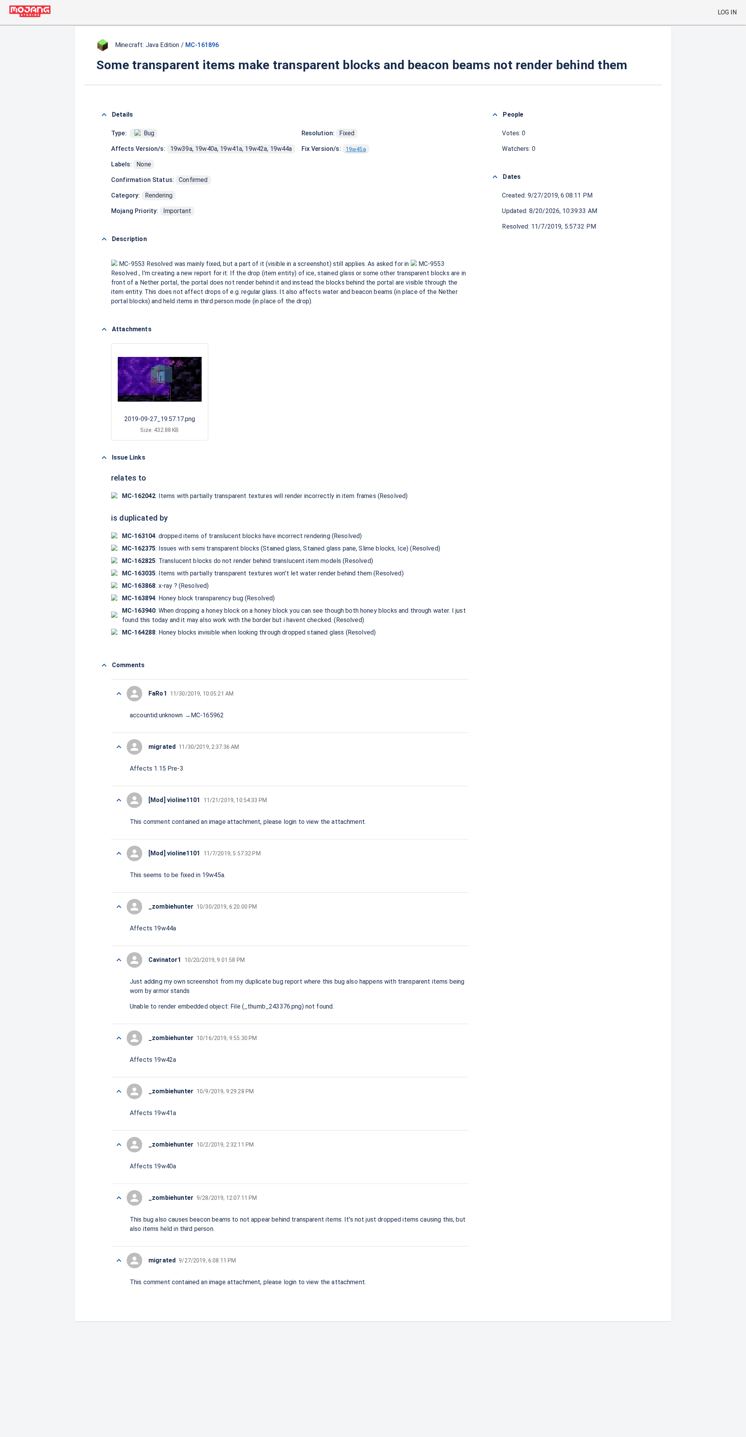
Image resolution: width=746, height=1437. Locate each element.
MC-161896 (202, 45)
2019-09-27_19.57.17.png (159, 419)
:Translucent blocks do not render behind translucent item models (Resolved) (247, 561)
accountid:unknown (156, 715)
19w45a (356, 149)
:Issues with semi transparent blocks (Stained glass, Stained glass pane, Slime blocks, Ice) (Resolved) (281, 548)
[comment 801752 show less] (119, 1038)
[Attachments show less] (104, 329)
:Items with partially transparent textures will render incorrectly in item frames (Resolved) (265, 496)
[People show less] (495, 114)
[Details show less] (104, 114)
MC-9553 (131, 263)
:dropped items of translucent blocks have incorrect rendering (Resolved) (242, 536)
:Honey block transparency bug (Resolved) (198, 598)
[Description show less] (104, 239)
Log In (727, 12)
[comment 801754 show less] (119, 906)
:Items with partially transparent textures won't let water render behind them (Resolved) (263, 573)
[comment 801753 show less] (119, 960)
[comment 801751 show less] (119, 1091)
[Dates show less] (495, 177)
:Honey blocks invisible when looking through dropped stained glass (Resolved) (249, 632)
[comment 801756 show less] (119, 800)
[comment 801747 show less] (119, 1260)
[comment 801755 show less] (119, 853)
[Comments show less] (104, 665)
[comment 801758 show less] (119, 693)
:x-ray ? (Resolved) (165, 585)
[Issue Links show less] (104, 457)
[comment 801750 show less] (119, 1144)
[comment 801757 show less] (119, 747)
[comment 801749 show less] (119, 1198)
